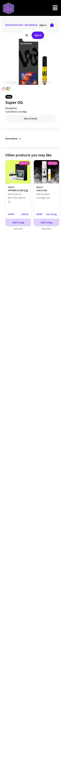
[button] (55, 8)
